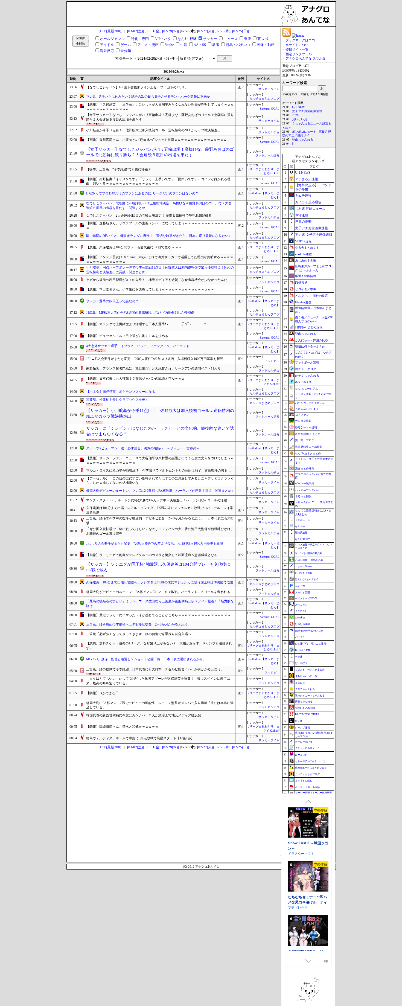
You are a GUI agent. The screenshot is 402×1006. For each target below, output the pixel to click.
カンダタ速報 (303, 420)
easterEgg (300, 617)
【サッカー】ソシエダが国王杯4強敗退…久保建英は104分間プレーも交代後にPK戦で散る (158, 567)
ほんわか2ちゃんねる (307, 579)
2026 (295, 115)
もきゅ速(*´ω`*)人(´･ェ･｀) (310, 761)
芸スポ (262, 39)
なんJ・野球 (187, 39)
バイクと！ (301, 637)
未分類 (125, 51)
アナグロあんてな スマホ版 (306, 58)
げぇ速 (298, 721)
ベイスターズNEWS (306, 598)
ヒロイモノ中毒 (305, 289)
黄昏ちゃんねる (303, 701)
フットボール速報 (267, 155)
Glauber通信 (303, 302)
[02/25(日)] (240, 31)
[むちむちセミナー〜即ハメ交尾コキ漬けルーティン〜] (308, 876)
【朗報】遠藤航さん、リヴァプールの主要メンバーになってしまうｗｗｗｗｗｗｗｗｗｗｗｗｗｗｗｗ (160, 225)
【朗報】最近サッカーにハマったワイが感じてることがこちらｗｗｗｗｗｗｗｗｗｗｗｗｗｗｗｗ (158, 615)
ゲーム (125, 45)
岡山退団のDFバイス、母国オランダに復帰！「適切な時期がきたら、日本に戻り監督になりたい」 (159, 236)
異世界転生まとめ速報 (308, 446)
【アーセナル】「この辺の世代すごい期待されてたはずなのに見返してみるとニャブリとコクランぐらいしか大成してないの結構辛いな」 (160, 480)
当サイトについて (299, 45)
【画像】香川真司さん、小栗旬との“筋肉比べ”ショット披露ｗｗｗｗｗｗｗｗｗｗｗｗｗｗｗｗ (156, 140)
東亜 (247, 39)
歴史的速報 (301, 532)
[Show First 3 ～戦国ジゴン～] (308, 823)
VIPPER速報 (303, 241)
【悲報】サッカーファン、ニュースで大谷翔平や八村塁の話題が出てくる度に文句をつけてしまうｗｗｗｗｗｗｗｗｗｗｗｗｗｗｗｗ (160, 460)
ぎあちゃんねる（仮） (307, 676)
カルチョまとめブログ (264, 98)
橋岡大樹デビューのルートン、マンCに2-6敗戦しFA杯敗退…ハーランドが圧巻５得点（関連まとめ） (160, 491)
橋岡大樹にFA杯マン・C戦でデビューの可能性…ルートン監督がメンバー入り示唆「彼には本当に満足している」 (160, 705)
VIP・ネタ (163, 39)
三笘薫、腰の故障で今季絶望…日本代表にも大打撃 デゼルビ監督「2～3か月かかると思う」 (155, 669)
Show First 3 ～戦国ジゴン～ (308, 845)
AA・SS (200, 45)
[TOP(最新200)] (110, 31)
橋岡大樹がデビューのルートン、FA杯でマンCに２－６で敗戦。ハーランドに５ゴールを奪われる (158, 592)
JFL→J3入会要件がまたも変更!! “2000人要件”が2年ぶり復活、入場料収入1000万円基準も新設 (154, 359)
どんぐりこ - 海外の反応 (311, 295)
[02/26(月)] (223, 31)
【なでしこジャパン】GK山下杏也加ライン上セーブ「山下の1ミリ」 (137, 87)
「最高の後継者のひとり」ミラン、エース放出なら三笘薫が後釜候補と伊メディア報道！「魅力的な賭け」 (160, 603)
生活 (183, 45)
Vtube (169, 45)
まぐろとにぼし (303, 780)
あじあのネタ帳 (305, 260)
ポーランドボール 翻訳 (307, 787)
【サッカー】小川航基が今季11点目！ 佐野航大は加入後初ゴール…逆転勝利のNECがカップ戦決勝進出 (160, 413)
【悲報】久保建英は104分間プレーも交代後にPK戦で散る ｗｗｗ (134, 247)
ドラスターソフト (301, 853)
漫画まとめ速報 (304, 468)
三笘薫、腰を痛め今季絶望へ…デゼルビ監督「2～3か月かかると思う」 (138, 624)
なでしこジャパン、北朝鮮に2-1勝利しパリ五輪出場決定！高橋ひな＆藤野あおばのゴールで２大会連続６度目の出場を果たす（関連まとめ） (159, 205)
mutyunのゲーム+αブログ (309, 630)
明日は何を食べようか (310, 346)
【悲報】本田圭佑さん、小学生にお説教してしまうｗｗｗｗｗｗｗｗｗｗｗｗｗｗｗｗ (150, 289)
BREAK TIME (303, 650)
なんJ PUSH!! (302, 539)
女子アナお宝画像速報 (307, 111)
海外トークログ (305, 369)
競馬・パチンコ (238, 45)
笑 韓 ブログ (304, 440)
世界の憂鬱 (303, 221)
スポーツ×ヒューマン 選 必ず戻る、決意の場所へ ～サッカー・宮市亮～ (143, 448)
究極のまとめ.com (305, 707)
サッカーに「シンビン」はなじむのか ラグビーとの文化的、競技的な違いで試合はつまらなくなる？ (160, 431)
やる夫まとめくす (307, 247)
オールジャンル (112, 39)
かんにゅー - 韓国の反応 (311, 340)
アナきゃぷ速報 (306, 179)
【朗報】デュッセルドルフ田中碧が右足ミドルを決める (127, 336)
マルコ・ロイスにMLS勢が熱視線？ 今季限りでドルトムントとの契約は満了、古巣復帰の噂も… (158, 470)
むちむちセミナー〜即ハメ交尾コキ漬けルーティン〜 (307, 902)
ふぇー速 (300, 586)
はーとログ (301, 754)
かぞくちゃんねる (307, 375)
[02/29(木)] (170, 31)
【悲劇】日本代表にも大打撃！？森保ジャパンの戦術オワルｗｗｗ (135, 378)
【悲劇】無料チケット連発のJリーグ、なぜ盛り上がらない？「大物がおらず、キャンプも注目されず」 (159, 645)
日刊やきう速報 (303, 573)
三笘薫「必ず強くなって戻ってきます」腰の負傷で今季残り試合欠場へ (138, 634)
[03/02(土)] (135, 31)
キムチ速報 (303, 195)
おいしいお (299, 119)
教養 (215, 45)
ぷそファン (302, 414)
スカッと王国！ (303, 592)
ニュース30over (303, 566)
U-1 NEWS (299, 107)
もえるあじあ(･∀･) (306, 408)
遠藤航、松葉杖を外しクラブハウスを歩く (117, 400)
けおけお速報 (302, 624)
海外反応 (107, 51)
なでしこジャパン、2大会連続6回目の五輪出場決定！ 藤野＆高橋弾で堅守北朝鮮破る (149, 215)
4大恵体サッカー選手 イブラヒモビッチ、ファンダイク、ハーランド (138, 346)
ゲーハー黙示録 (304, 483)
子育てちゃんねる (305, 689)
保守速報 (301, 215)
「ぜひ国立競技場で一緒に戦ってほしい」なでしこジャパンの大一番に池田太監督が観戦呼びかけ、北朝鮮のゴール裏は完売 (160, 531)
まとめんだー (302, 611)
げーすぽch (301, 663)
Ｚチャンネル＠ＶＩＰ (307, 748)
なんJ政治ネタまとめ (308, 453)
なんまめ (300, 526)
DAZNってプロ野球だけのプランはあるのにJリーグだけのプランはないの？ (142, 193)
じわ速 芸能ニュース (310, 209)
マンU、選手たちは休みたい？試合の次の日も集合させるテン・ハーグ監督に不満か (148, 96)
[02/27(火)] (205, 31)
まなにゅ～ (301, 682)
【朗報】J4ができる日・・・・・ (110, 693)
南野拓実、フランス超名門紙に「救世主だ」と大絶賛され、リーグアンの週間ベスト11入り (153, 368)
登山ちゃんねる (302, 139)
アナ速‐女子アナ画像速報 (313, 235)
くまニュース (302, 520)
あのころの (301, 604)
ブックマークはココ (300, 40)
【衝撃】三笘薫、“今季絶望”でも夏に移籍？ (118, 169)
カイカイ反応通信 (308, 202)
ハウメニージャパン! (308, 489)
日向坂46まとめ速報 (308, 327)
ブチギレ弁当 (298, 907)
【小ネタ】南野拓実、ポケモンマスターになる (120, 392)
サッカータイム (268, 89)
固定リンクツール (299, 54)
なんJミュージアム (306, 388)
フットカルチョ (268, 132)
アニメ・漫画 (148, 45)
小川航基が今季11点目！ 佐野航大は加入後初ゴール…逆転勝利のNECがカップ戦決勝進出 (153, 130)
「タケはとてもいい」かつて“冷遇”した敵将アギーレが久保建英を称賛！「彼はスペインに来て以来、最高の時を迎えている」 (158, 681)
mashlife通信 (303, 254)
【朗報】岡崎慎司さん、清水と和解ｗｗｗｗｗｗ (122, 727)
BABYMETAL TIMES (307, 714)
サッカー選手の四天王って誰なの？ (112, 301)
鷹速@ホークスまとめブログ (311, 767)
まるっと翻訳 (303, 496)
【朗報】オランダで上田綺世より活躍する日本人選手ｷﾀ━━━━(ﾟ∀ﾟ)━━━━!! (146, 324)
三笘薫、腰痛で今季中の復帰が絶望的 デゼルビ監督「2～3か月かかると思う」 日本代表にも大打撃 (160, 520)
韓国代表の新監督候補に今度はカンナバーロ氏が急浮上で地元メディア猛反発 (143, 715)
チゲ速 (298, 656)
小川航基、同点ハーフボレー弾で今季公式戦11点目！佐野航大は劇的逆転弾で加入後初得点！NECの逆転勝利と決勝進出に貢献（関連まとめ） (160, 270)
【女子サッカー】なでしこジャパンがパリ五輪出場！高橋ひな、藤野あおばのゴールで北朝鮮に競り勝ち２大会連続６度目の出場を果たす (160, 117)
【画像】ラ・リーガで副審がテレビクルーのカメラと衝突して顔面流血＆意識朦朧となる (151, 555)
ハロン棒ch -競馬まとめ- (309, 560)
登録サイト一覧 (297, 49)
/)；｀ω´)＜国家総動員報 (308, 553)
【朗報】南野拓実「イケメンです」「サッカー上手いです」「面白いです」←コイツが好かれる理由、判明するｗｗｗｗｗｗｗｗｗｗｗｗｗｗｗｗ (158, 181)
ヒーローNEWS (303, 741)
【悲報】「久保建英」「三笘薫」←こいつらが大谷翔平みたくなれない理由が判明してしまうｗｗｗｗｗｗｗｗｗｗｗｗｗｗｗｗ (160, 107)
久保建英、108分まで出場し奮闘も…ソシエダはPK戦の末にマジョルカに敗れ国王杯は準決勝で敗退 (159, 582)
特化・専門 (140, 39)
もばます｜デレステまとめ (310, 669)
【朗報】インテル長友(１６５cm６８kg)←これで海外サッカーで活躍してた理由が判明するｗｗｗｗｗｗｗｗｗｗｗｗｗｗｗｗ (159, 259)
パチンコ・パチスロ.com (310, 403)
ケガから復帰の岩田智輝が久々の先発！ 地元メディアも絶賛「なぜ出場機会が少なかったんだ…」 (160, 280)
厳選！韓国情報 (305, 276)
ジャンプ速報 (302, 727)
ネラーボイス (303, 381)
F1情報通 (301, 282)
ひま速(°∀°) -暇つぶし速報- (311, 643)
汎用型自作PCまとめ (308, 433)
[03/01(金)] (153, 31)
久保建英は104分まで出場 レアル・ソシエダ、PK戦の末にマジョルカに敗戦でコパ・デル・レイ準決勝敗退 (159, 510)
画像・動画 (266, 45)
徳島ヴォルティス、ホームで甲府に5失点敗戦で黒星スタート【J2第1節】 (140, 738)
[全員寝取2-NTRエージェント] (308, 931)
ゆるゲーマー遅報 (306, 427)
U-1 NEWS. (303, 173)
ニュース (230, 39)
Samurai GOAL (269, 108)
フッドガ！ (271, 360)
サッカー (210, 39)
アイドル (107, 45)
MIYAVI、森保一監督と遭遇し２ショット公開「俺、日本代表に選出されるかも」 (146, 659)
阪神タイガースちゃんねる (310, 695)
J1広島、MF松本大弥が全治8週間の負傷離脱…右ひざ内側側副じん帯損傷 (140, 313)
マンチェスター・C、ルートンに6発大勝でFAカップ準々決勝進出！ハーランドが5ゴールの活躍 (156, 500)
